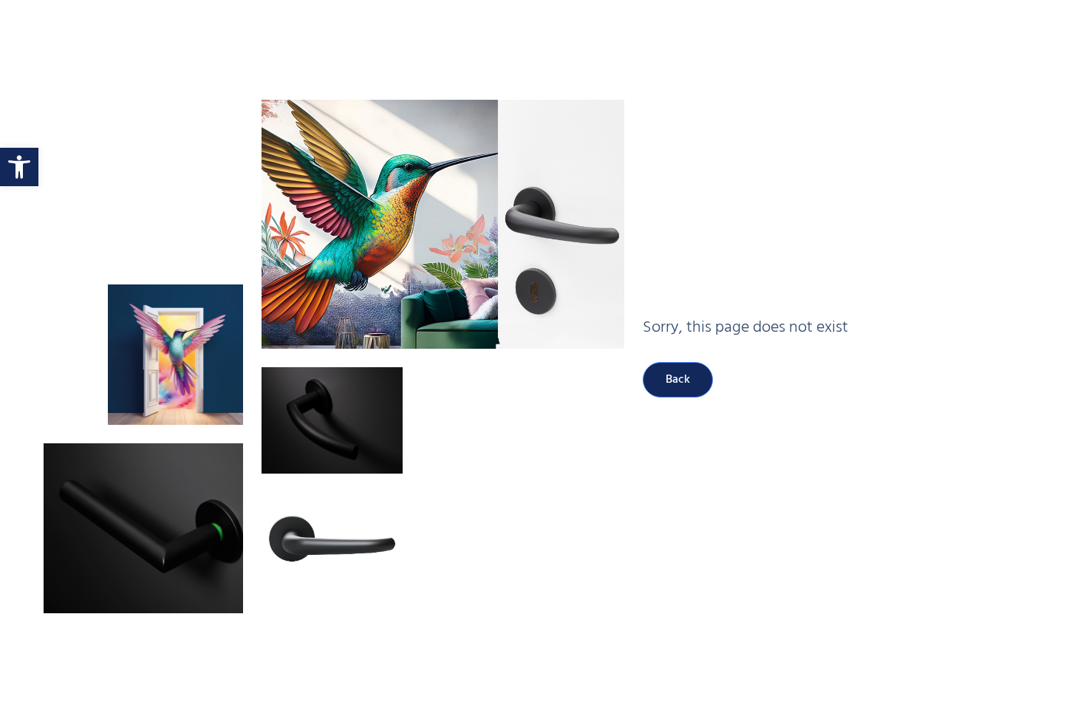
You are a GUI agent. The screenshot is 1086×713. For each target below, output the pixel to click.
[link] (19, 167)
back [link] (678, 379)
